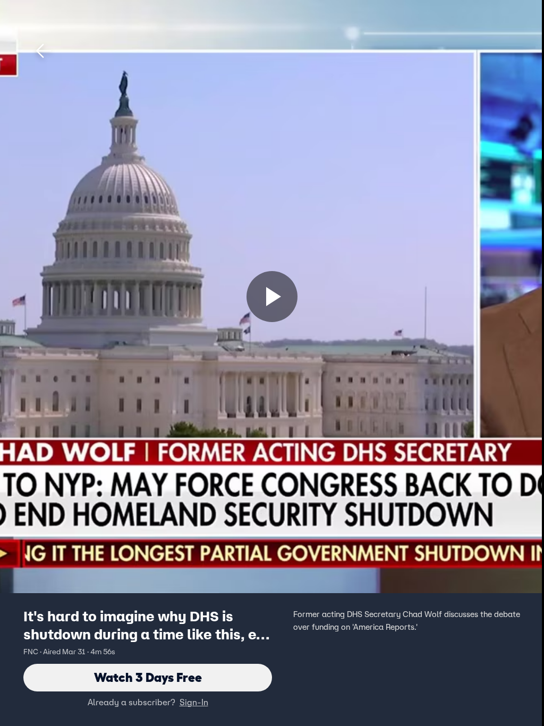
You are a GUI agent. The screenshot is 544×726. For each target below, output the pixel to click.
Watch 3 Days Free (148, 677)
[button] (43, 51)
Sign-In (194, 702)
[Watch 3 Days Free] (272, 296)
